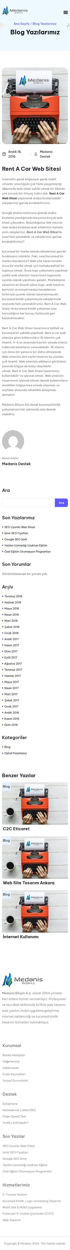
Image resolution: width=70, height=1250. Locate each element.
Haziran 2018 (12, 602)
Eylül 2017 (11, 657)
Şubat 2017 (11, 700)
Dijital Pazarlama (15, 753)
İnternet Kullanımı (21, 936)
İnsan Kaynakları (14, 1074)
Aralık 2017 (11, 639)
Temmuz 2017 (13, 669)
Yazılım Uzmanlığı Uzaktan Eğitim (25, 545)
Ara (6, 490)
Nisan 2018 (11, 614)
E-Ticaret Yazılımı (15, 1194)
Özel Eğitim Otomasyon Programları (27, 551)
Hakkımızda (11, 1068)
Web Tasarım (12, 1220)
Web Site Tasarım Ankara (29, 882)
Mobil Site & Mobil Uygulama (22, 1207)
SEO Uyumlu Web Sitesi (19, 527)
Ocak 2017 (11, 706)
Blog (7, 747)
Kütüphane (10, 1103)
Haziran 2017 (12, 676)
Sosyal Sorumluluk (15, 1080)
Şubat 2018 (11, 627)
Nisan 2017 (11, 688)
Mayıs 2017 (11, 682)
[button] (66, 12)
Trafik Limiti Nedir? (16, 1123)
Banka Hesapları (14, 1055)
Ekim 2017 (11, 651)
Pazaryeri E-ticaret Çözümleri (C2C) (28, 1213)
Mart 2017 (11, 694)
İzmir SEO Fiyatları (16, 533)
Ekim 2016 (11, 725)
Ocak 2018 (11, 633)
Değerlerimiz (11, 1061)
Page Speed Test (14, 1116)
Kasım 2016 (11, 718)
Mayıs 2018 (11, 608)
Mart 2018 (11, 620)
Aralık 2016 (11, 712)
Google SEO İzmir (15, 539)
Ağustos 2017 (13, 663)
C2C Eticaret (16, 828)
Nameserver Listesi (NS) (19, 1110)
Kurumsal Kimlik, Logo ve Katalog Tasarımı (32, 1201)
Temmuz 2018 (13, 596)
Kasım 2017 (11, 645)
